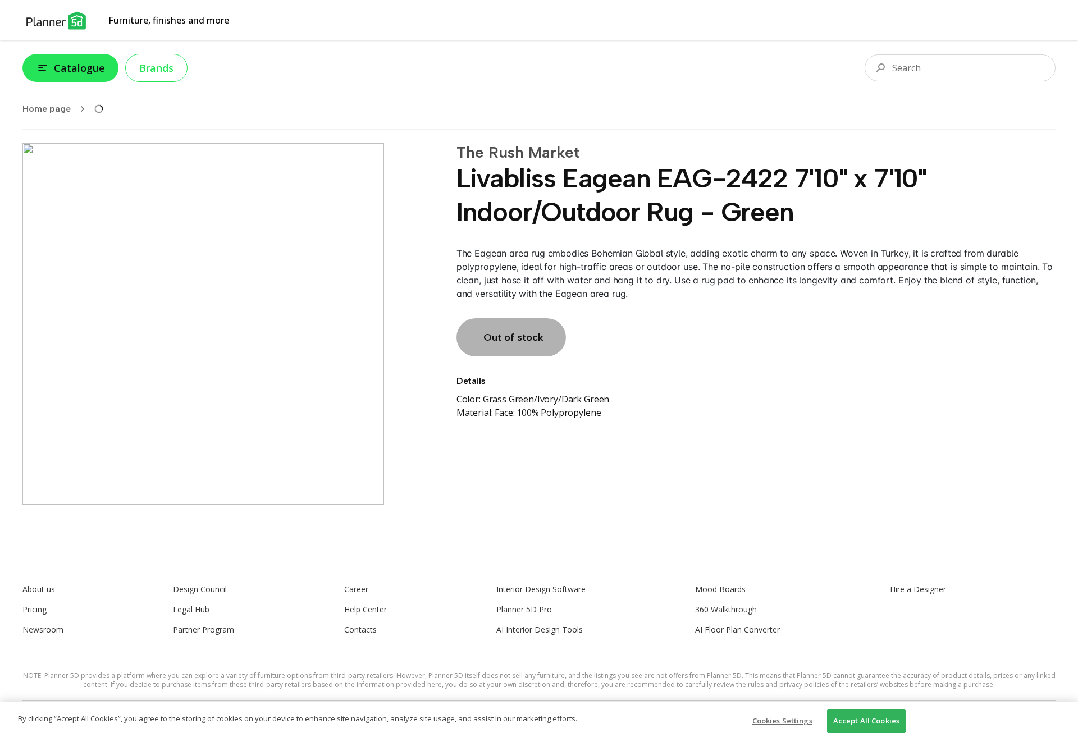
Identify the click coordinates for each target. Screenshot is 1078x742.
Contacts (360, 629)
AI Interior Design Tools (539, 629)
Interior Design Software (541, 589)
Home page (46, 108)
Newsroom (42, 629)
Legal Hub (191, 609)
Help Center (365, 609)
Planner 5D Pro (524, 609)
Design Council (200, 589)
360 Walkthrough (726, 609)
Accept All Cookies (866, 721)
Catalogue (79, 68)
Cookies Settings (782, 721)
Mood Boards (720, 589)
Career (356, 589)
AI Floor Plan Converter (737, 629)
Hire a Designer (918, 589)
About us (38, 589)
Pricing (34, 609)
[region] (539, 722)
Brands (156, 68)
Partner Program (203, 629)
